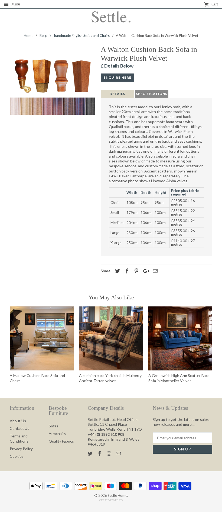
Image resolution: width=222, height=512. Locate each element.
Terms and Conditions (19, 438)
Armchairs (57, 433)
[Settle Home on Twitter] (91, 453)
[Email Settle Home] (119, 453)
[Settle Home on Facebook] (100, 453)
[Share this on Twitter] (116, 271)
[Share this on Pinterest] (135, 271)
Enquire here (117, 77)
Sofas (53, 426)
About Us (18, 420)
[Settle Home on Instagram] (110, 453)
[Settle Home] (111, 17)
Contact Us (19, 428)
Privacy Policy (21, 448)
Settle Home (117, 495)
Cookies (17, 456)
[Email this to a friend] (154, 271)
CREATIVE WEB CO (111, 500)
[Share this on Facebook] (126, 271)
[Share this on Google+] (145, 271)
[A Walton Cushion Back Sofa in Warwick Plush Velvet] (52, 84)
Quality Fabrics (61, 441)
